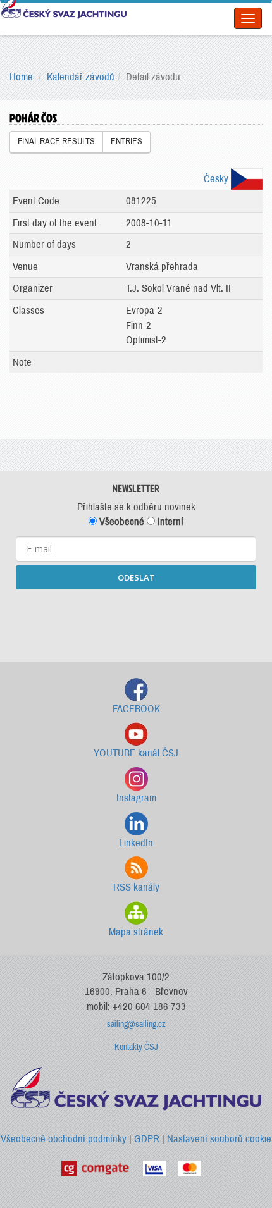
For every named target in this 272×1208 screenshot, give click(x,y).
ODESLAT (136, 577)
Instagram (136, 797)
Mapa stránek (136, 932)
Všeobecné (120, 521)
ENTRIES (126, 141)
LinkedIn (136, 842)
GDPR (146, 1138)
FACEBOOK (136, 708)
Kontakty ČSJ (136, 1047)
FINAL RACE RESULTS (56, 141)
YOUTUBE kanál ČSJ (136, 753)
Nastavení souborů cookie (219, 1138)
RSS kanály (136, 887)
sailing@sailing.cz (136, 1024)
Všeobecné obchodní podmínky (64, 1138)
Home (21, 76)
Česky (217, 178)
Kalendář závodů (80, 76)
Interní (169, 521)
